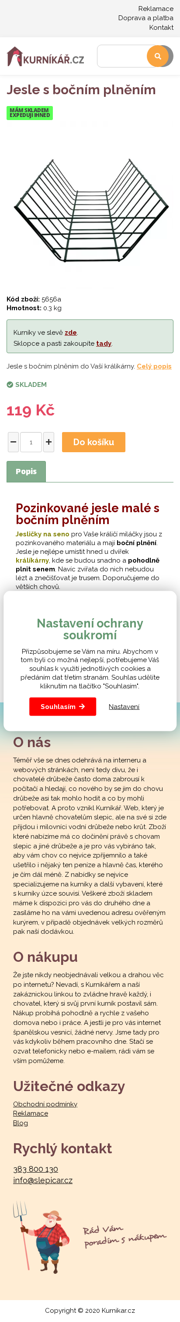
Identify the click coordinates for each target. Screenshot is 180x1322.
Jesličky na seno (42, 534)
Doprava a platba (145, 18)
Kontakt (161, 28)
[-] (13, 442)
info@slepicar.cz (43, 1180)
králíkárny (32, 560)
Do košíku (93, 442)
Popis (26, 472)
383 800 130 (35, 1168)
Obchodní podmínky (45, 1104)
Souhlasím (58, 707)
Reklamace (155, 9)
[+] (48, 442)
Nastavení (124, 706)
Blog (20, 1123)
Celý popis (154, 366)
